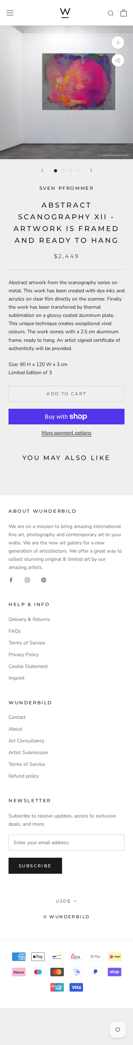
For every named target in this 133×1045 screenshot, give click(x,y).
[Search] (111, 13)
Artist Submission (28, 752)
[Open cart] (124, 12)
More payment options (66, 432)
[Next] (91, 170)
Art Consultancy (26, 740)
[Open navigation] (9, 13)
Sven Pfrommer (66, 188)
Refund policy (24, 776)
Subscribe (35, 865)
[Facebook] (11, 579)
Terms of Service (27, 642)
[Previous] (42, 170)
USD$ (63, 901)
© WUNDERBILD (66, 916)
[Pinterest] (43, 579)
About (15, 729)
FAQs (15, 631)
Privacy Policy (24, 654)
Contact (17, 717)
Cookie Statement (28, 666)
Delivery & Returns (29, 619)
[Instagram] (27, 579)
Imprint (16, 678)
